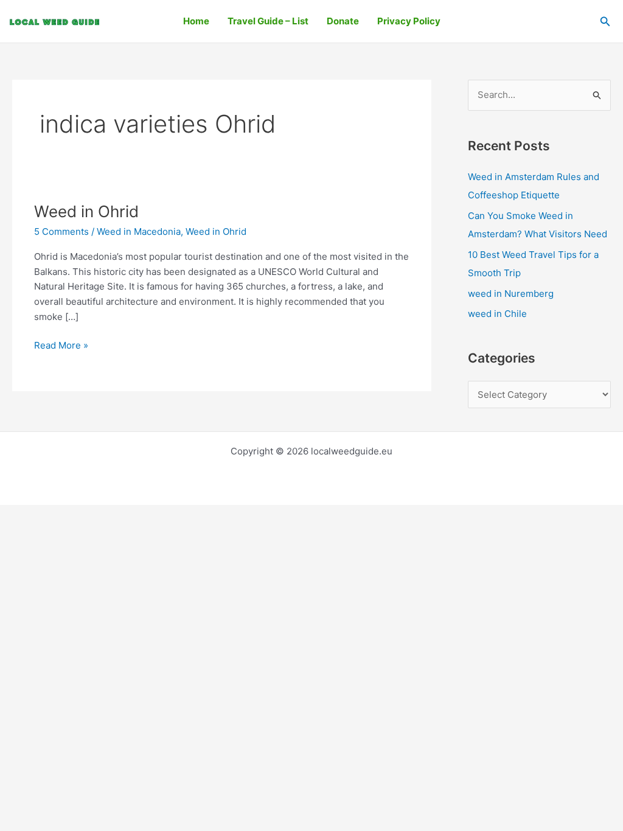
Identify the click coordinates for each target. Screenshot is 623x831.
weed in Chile (497, 313)
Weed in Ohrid (86, 211)
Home (196, 21)
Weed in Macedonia (139, 231)
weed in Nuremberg (511, 293)
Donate (343, 21)
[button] (605, 21)
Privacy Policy (408, 21)
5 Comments (61, 231)
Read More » (61, 344)
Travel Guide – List (268, 21)
